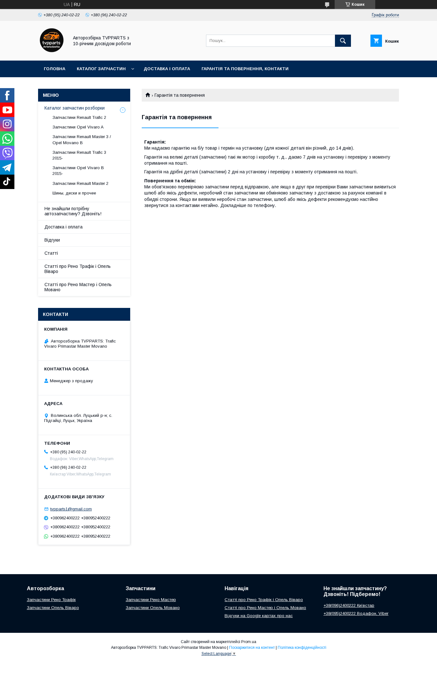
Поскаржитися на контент (252, 647)
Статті (51, 253)
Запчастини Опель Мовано (153, 607)
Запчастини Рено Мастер (151, 599)
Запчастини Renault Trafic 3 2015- (79, 155)
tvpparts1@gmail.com (71, 509)
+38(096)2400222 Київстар (348, 605)
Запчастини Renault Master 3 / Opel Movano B (81, 139)
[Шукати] (343, 41)
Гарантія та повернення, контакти (245, 68)
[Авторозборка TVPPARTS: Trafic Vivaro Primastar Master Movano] (51, 52)
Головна (54, 68)
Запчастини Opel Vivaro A (78, 127)
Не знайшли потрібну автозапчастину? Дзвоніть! (72, 211)
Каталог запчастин (101, 68)
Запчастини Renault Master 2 (80, 183)
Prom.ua (248, 642)
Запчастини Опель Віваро (53, 607)
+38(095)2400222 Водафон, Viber (355, 613)
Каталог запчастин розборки (74, 108)
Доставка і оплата (167, 68)
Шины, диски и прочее (74, 193)
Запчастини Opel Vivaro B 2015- (78, 170)
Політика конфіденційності (302, 647)
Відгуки (52, 240)
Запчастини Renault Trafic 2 (79, 117)
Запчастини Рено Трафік (51, 599)
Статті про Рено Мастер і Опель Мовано (78, 287)
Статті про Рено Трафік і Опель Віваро (77, 269)
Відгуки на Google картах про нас (259, 615)
